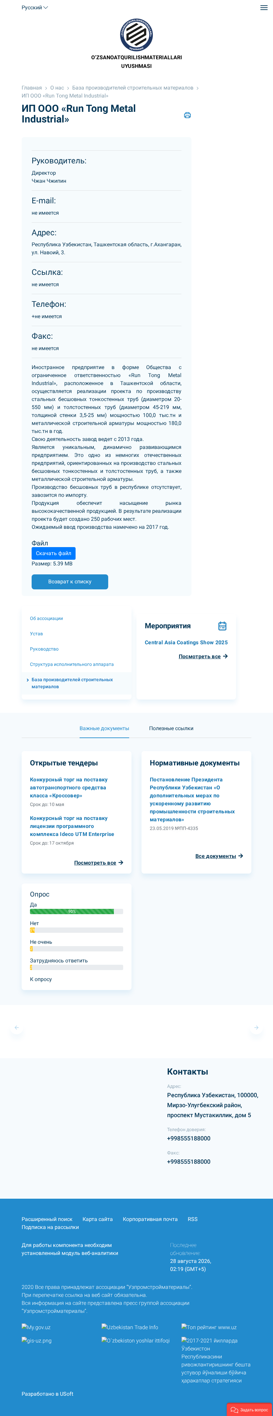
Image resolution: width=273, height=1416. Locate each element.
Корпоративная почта (150, 1219)
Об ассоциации (46, 618)
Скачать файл (53, 553)
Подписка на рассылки (50, 1227)
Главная (32, 88)
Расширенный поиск (47, 1219)
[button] (249, 1409)
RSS (193, 1219)
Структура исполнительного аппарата (72, 664)
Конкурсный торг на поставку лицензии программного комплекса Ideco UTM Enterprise (72, 826)
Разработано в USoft (47, 1394)
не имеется (45, 213)
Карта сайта (98, 1219)
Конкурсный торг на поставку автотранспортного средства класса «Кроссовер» (69, 787)
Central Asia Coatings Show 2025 (186, 642)
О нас (57, 88)
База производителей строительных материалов (132, 88)
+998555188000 (188, 1138)
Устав (36, 633)
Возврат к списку (70, 581)
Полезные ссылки (171, 728)
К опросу (41, 979)
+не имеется (47, 316)
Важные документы (104, 728)
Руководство (44, 649)
